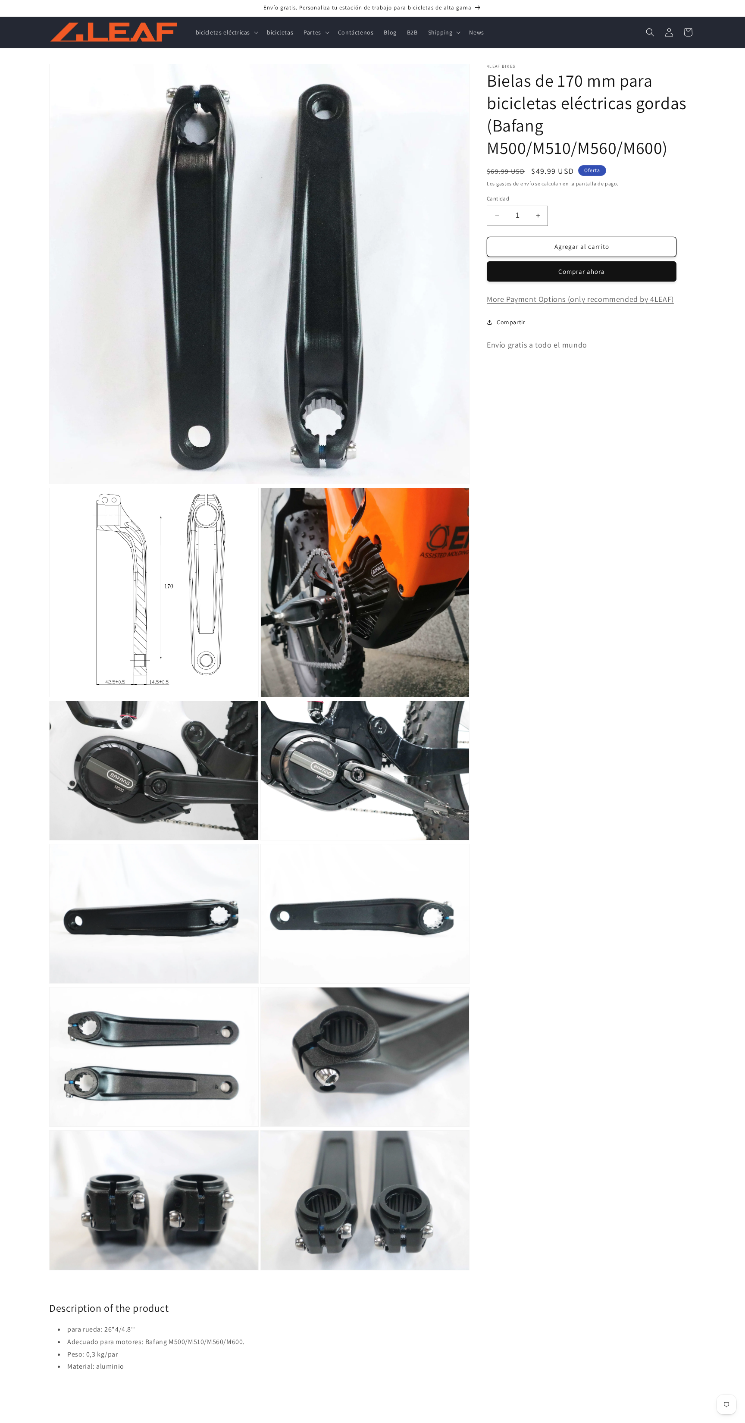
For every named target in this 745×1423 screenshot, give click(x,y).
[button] (226, 32)
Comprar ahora (581, 271)
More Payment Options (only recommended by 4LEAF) (580, 299)
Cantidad (498, 198)
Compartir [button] (511, 322)
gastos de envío (515, 183)
